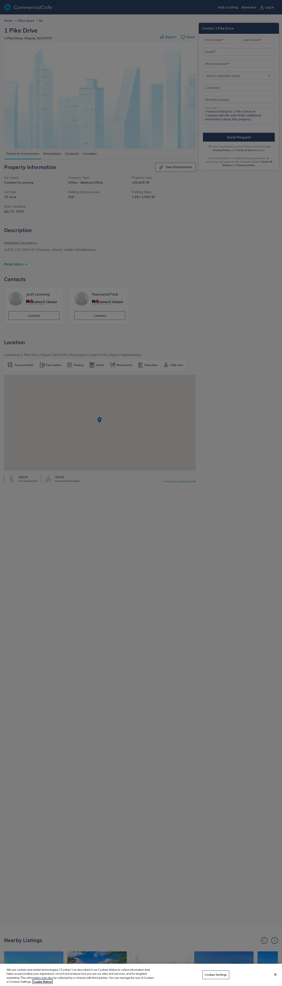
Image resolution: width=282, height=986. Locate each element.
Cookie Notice (42, 981)
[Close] (275, 974)
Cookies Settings (216, 974)
